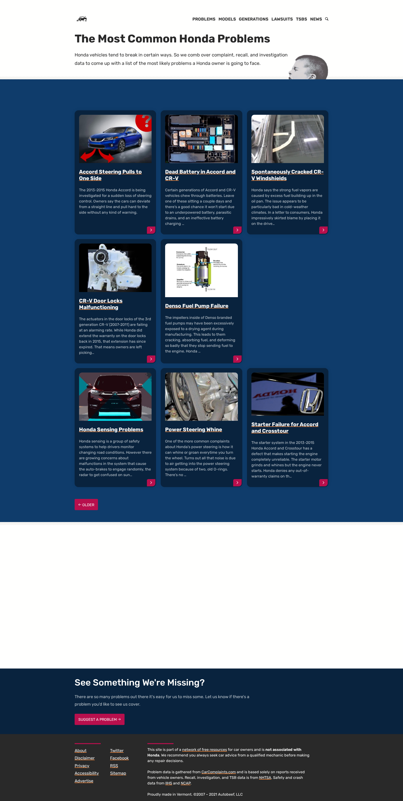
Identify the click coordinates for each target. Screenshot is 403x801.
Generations (253, 19)
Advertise (84, 781)
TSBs (301, 19)
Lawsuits (282, 19)
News (316, 19)
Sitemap (118, 773)
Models (227, 19)
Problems (203, 19)
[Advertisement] (287, 287)
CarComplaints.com (219, 772)
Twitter (117, 750)
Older (87, 505)
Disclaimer (85, 758)
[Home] (82, 19)
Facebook (119, 758)
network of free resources (204, 749)
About (81, 750)
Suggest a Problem (98, 719)
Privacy (82, 765)
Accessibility (87, 773)
